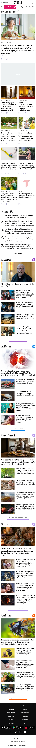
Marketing (12, 738)
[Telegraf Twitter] (15, 732)
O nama (7, 738)
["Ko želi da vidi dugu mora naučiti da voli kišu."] (18, 272)
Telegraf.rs (5, 2)
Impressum (19, 738)
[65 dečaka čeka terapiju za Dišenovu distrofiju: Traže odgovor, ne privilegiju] (7, 384)
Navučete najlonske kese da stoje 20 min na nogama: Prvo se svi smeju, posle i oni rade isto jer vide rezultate (17, 247)
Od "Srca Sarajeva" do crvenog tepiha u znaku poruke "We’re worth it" (17, 216)
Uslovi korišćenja (27, 738)
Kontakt (23, 741)
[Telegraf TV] (25, 732)
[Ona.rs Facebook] (11, 732)
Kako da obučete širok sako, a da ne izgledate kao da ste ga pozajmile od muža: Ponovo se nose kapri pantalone (17, 223)
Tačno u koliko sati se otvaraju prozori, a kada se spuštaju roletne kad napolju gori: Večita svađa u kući (18, 239)
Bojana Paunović (9, 56)
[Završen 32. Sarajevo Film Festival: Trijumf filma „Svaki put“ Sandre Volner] (7, 319)
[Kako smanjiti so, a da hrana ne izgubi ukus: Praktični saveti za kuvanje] (7, 396)
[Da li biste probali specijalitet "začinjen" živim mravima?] (27, 183)
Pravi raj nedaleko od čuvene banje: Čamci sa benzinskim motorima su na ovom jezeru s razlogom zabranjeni (17, 231)
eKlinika (6, 346)
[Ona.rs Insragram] (20, 732)
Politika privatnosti (15, 741)
